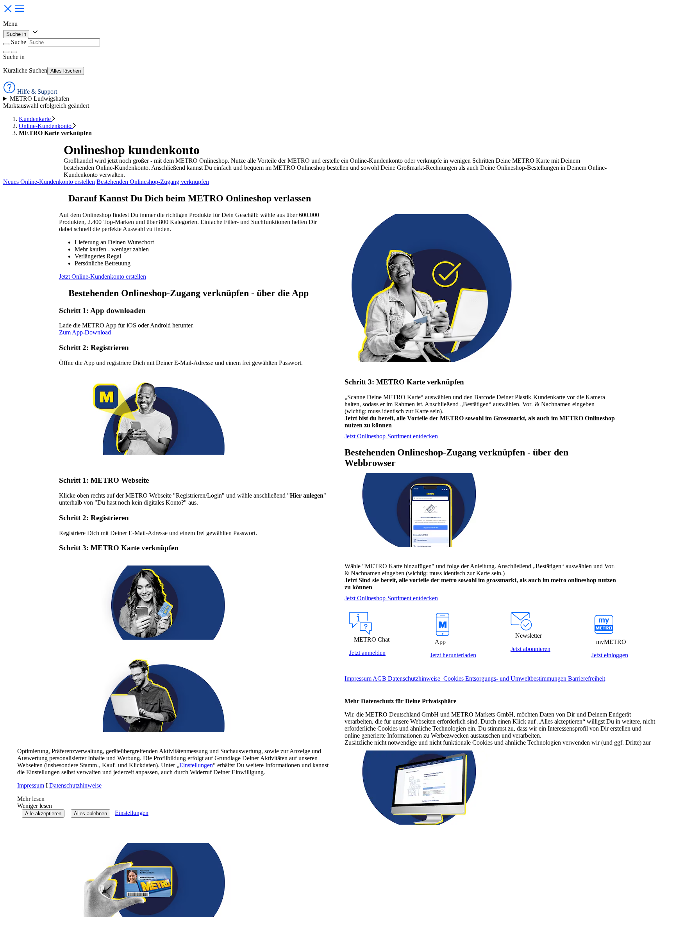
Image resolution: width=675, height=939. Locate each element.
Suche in (16, 34)
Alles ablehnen (90, 813)
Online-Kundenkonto (46, 126)
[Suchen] (14, 52)
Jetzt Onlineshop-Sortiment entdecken (391, 436)
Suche (18, 42)
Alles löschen (65, 71)
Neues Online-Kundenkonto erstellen (49, 181)
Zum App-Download (85, 332)
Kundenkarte (35, 119)
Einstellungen (131, 812)
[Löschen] (6, 52)
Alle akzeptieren (43, 813)
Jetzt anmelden (367, 652)
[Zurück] (6, 44)
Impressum (30, 785)
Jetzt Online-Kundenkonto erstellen (102, 276)
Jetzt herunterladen (453, 655)
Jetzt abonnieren (530, 649)
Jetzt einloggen (609, 655)
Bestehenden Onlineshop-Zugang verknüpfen (152, 181)
